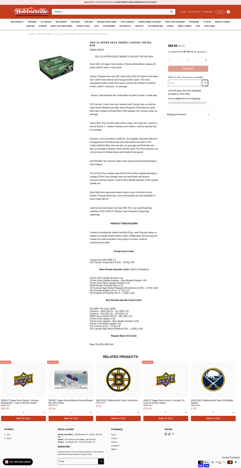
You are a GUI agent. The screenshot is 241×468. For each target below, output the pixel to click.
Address (114, 442)
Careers (114, 438)
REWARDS (208, 12)
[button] (188, 51)
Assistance (115, 446)
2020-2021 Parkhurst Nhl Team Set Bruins (117, 400)
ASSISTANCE (194, 12)
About (113, 435)
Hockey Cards (44, 34)
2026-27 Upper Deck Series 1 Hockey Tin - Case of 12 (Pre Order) (164, 401)
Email (9, 438)
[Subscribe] (205, 83)
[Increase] (206, 60)
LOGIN (183, 12)
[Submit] (101, 461)
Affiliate (114, 449)
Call (8, 434)
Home (31, 34)
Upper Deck (97, 49)
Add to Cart (23, 418)
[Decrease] (170, 60)
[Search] (171, 12)
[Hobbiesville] (31, 12)
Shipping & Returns (176, 114)
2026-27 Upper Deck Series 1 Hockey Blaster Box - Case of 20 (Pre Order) (20, 401)
